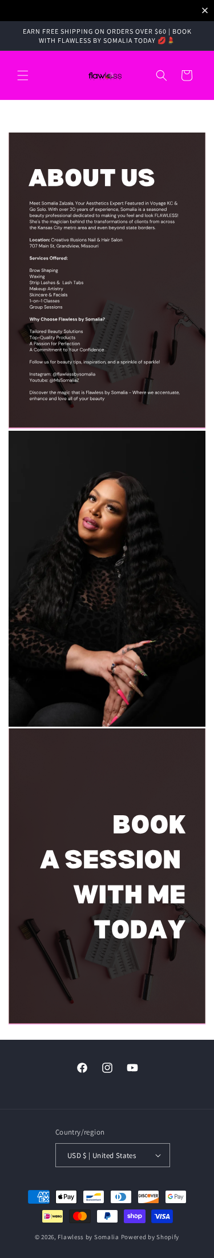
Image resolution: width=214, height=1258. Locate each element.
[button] (22, 75)
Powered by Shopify (150, 1237)
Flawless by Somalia (88, 1237)
